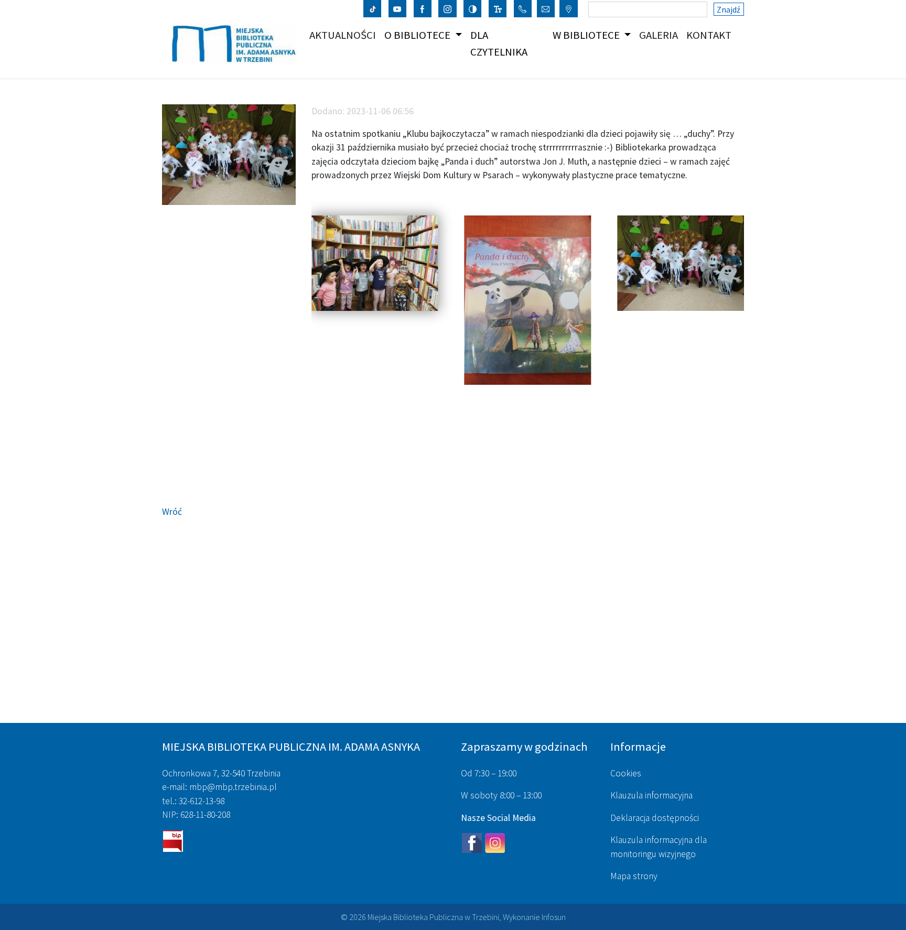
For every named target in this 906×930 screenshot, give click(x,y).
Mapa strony (633, 876)
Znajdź (728, 9)
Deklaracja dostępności (654, 818)
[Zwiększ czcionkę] (498, 8)
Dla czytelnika (498, 43)
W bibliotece (587, 35)
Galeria (660, 35)
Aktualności (344, 35)
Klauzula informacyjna (651, 795)
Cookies (625, 773)
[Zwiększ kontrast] (473, 8)
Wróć (172, 511)
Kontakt (711, 35)
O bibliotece (418, 35)
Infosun (554, 917)
